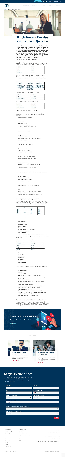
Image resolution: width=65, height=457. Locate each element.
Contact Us (7, 444)
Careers (20, 438)
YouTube (51, 441)
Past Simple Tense (19, 353)
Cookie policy (57, 451)
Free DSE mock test (23, 433)
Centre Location (22, 436)
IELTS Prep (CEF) (8, 433)
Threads (44, 441)
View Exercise (15, 360)
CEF (40, 5)
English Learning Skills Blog (24, 435)
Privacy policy (52, 451)
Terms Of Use (47, 451)
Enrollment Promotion (9, 440)
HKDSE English (8, 435)
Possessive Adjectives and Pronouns (46, 354)
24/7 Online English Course (10, 436)
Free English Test (22, 429)
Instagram (41, 441)
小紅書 (58, 441)
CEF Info (6, 442)
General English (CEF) (9, 431)
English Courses (8, 429)
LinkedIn (55, 441)
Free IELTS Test (22, 431)
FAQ (20, 440)
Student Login (57, 1)
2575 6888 (45, 1)
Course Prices (7, 438)
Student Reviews (8, 446)
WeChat (48, 441)
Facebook (37, 441)
